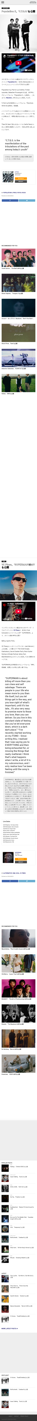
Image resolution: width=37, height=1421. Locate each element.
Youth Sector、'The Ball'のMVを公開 (13, 268)
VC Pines (16, 630)
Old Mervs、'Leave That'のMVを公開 (13, 974)
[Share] (10, 200)
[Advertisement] (18, 222)
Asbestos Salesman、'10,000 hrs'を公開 (14, 369)
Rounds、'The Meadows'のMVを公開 (13, 1024)
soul (17, 873)
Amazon (21, 178)
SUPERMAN (18, 852)
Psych (19, 193)
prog (15, 193)
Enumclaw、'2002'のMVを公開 (11, 1074)
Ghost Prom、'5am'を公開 (9, 344)
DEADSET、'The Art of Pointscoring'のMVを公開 (16, 999)
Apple (21, 181)
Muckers (9, 98)
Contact (16, 1416)
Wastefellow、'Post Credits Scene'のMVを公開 (16, 949)
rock (24, 193)
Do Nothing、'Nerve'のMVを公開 (11, 1049)
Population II (12, 82)
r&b (14, 873)
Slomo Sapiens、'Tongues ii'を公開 (12, 293)
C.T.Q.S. (17, 172)
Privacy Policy (24, 1416)
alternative (7, 873)
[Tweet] (27, 200)
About (10, 1416)
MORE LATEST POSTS (9, 1329)
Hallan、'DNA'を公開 (8, 394)
